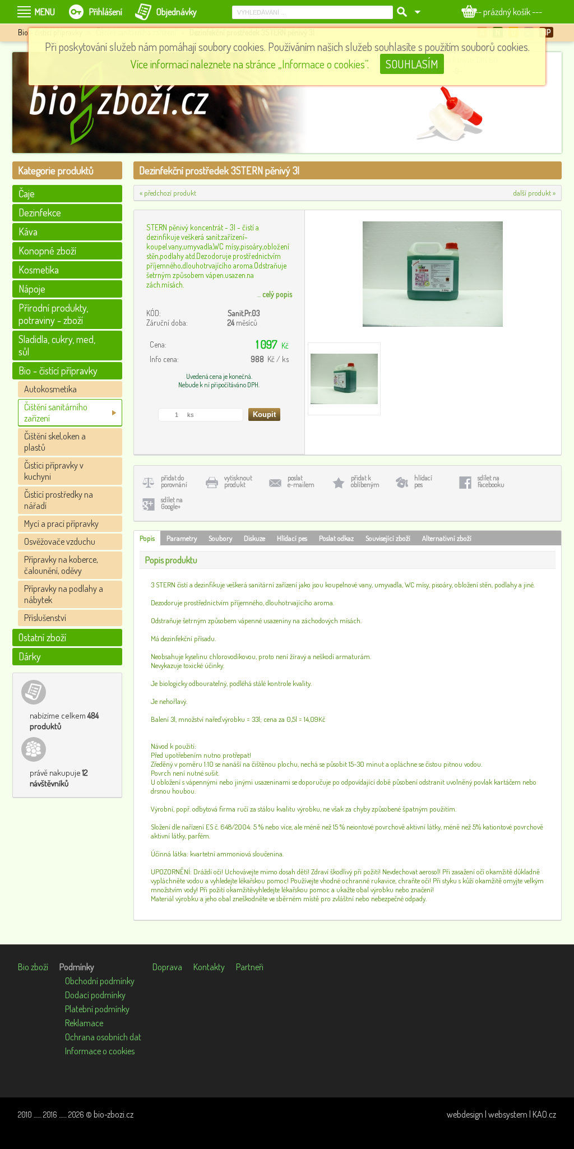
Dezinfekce (39, 212)
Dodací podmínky (95, 994)
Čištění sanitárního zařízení (55, 412)
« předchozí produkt (168, 192)
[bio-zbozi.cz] (124, 102)
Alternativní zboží (446, 538)
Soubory (220, 538)
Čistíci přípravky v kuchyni (54, 471)
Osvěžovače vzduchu (59, 541)
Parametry (181, 538)
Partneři (249, 966)
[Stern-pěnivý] (344, 378)
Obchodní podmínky (100, 980)
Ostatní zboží (42, 637)
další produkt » (534, 192)
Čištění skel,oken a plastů (55, 441)
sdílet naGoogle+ (172, 503)
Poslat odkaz (336, 538)
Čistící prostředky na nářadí (58, 500)
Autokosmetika (50, 389)
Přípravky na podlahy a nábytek (63, 594)
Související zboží (387, 538)
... (274, 294)
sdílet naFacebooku (491, 481)
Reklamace (84, 1022)
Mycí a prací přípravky (61, 523)
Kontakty (209, 966)
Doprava (167, 966)
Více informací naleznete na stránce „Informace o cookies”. (250, 64)
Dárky (29, 656)
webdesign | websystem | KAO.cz (501, 1114)
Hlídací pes (292, 538)
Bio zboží (33, 966)
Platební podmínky (97, 1008)
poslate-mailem (301, 481)
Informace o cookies (100, 1051)
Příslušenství (45, 617)
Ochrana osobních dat (103, 1037)
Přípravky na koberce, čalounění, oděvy (61, 565)
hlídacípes (423, 481)
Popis (147, 538)
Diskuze (254, 538)
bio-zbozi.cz (113, 1114)
